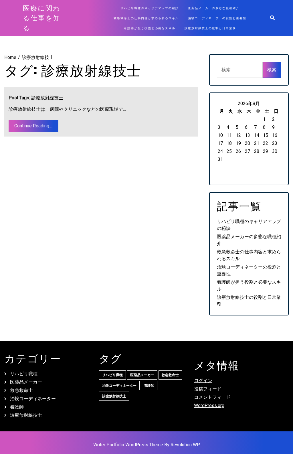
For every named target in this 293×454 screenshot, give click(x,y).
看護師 (17, 407)
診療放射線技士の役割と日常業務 (210, 28)
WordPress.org (209, 405)
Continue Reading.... (33, 126)
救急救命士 (21, 390)
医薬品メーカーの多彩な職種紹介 (213, 8)
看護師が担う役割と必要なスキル (149, 28)
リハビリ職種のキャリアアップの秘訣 (149, 8)
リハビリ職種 (23, 373)
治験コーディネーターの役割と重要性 (217, 18)
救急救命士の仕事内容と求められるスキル (146, 18)
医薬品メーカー (26, 382)
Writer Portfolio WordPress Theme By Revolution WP (146, 444)
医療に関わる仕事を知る (42, 18)
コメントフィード (212, 397)
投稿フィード (207, 389)
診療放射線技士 (47, 97)
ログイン (203, 380)
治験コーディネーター (33, 398)
